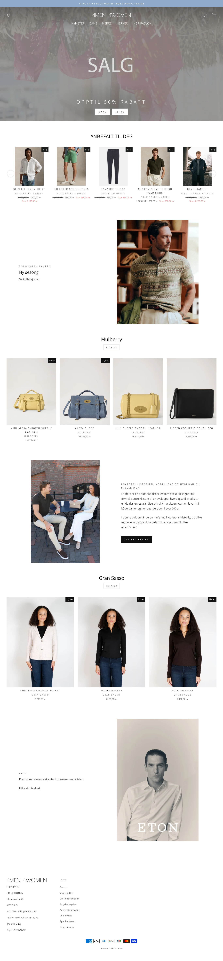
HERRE (107, 23)
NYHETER (77, 23)
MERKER (122, 23)
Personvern (66, 915)
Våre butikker (67, 892)
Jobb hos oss (67, 927)
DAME (93, 23)
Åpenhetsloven (67, 921)
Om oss (64, 887)
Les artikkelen (137, 539)
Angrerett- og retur (70, 909)
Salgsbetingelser (68, 904)
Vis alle (111, 347)
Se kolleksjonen (29, 279)
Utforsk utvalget (29, 788)
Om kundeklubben (69, 898)
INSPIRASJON (142, 23)
